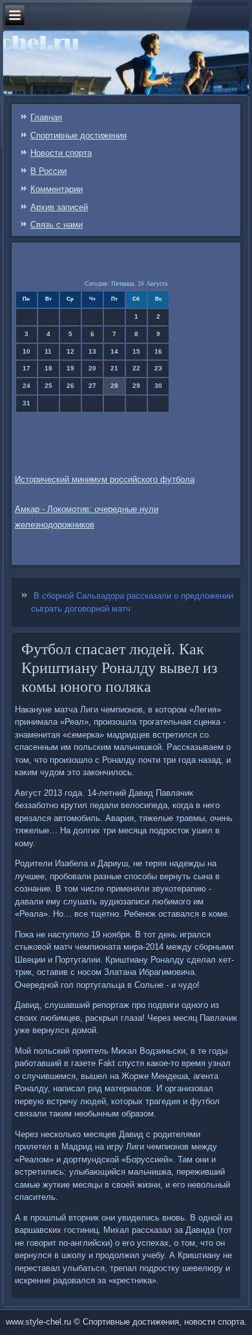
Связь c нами (56, 225)
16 (158, 351)
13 (92, 351)
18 (48, 368)
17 (26, 368)
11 (48, 351)
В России (48, 171)
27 (92, 385)
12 (70, 351)
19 (70, 368)
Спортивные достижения (78, 135)
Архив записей (59, 207)
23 (158, 368)
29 (136, 385)
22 (136, 368)
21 (114, 368)
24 (26, 385)
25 (48, 385)
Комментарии (56, 189)
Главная (46, 117)
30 (158, 385)
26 (70, 385)
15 (136, 351)
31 (26, 403)
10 (26, 351)
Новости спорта (61, 153)
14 (114, 351)
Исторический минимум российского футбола (104, 479)
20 (92, 368)
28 (114, 385)
